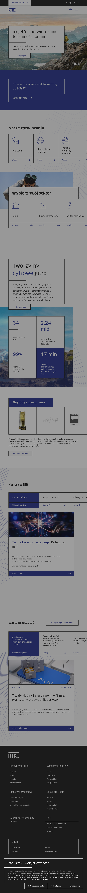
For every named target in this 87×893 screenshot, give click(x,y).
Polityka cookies (42, 879)
